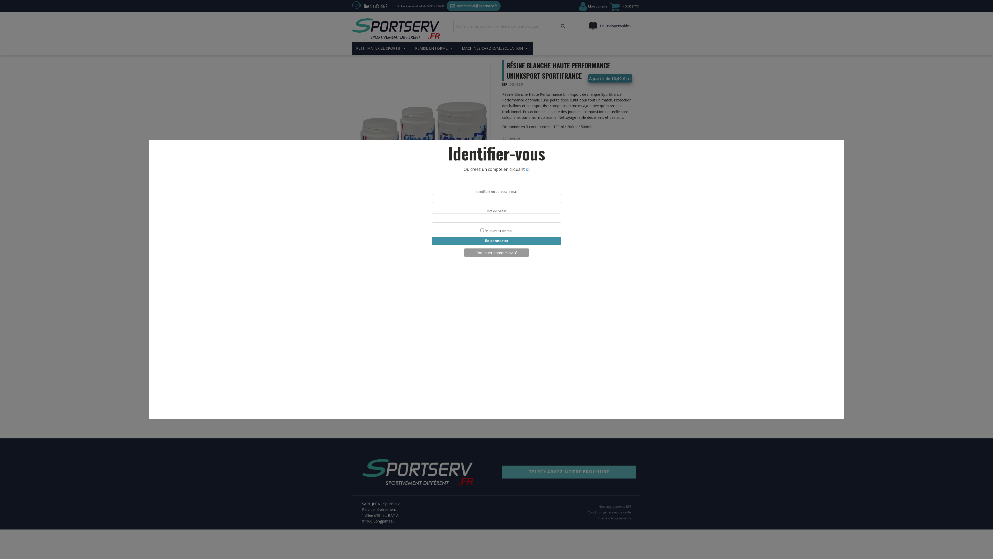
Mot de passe (497, 211)
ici (528, 169)
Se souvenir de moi (498, 231)
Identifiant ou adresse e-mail (496, 191)
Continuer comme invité (496, 252)
